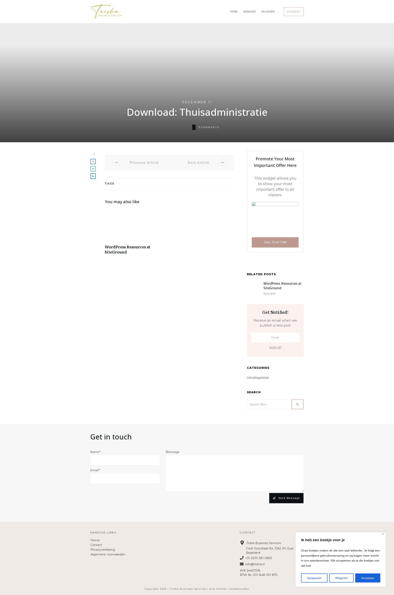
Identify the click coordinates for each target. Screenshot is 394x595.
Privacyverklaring (102, 549)
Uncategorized (258, 377)
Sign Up (275, 347)
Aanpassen (314, 578)
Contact (96, 545)
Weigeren (341, 578)
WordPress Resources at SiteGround (136, 234)
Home (95, 540)
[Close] (383, 534)
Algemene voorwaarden (107, 554)
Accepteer (367, 578)
